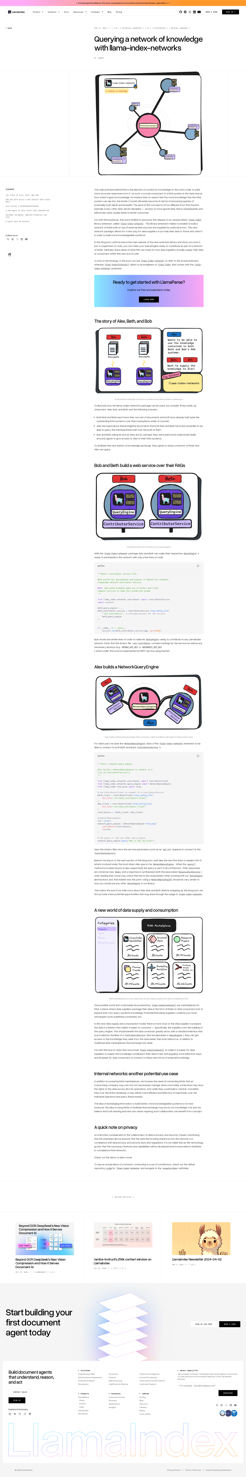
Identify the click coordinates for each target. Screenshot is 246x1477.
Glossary (113, 1400)
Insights (112, 1407)
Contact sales (20, 1392)
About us (144, 1404)
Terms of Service (193, 1470)
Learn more (149, 299)
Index (81, 1407)
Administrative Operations (90, 1377)
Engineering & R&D (86, 1374)
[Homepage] (16, 12)
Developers (83, 1384)
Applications (114, 1404)
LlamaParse (83, 1397)
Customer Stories (117, 1397)
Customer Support (148, 1384)
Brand (142, 1410)
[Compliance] (228, 1413)
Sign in (229, 12)
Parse (82, 1400)
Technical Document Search (152, 1380)
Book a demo (211, 12)
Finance (112, 1377)
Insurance (113, 1374)
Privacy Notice (173, 1470)
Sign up (17, 1400)
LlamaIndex (83, 1410)
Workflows (83, 1413)
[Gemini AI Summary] (15, 1414)
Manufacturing (115, 1380)
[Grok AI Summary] (24, 1414)
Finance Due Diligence (149, 1374)
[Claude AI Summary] (29, 1414)
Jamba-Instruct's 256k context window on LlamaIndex (122, 1261)
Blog (141, 1400)
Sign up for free (203, 1324)
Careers (143, 1407)
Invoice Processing (148, 1377)
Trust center (145, 1414)
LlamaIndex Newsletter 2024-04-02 (197, 1259)
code (109, 1168)
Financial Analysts (86, 1380)
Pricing (143, 1397)
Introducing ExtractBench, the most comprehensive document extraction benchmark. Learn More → (123, 3)
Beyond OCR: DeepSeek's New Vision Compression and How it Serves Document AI (40, 1263)
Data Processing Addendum (218, 1470)
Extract (82, 1403)
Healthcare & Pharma (118, 1384)
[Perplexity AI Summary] (20, 1414)
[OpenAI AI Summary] (10, 1414)
